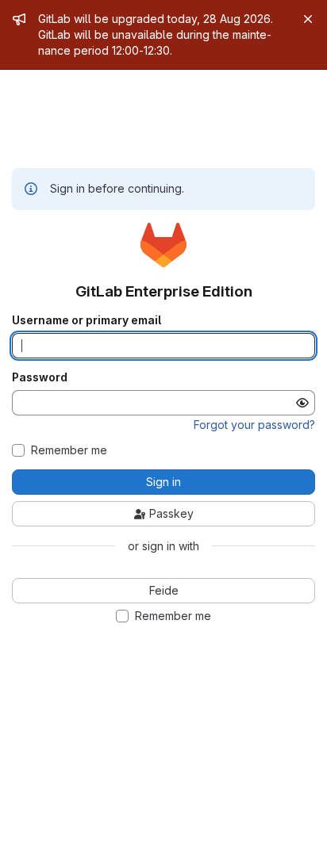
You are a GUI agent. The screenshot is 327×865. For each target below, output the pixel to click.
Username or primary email (86, 320)
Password (39, 377)
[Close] (307, 19)
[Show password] (302, 402)
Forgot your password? (254, 424)
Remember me (69, 450)
